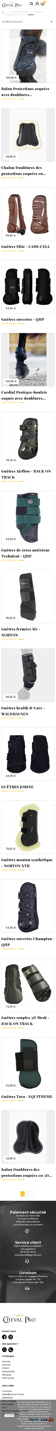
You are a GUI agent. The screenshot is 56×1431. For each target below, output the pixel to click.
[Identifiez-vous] (37, 3)
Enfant (5, 1368)
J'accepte (9, 1415)
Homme (6, 1364)
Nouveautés (8, 1371)
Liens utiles (8, 1385)
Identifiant (7, 1397)
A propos (7, 1391)
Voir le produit (9, 99)
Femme (6, 1361)
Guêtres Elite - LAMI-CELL (25, 246)
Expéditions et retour (13, 1394)
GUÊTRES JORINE (17, 786)
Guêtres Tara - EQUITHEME (26, 1096)
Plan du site (8, 1378)
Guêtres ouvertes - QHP (22, 319)
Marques (6, 1374)
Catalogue (8, 1356)
